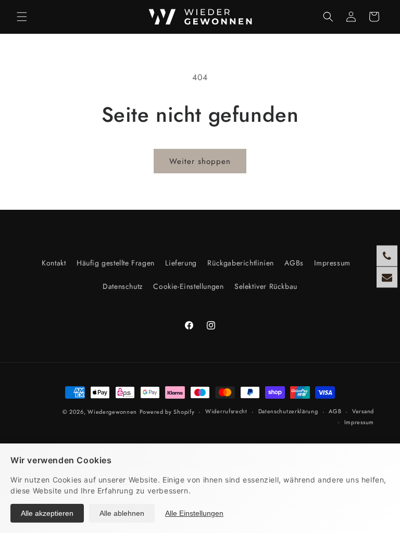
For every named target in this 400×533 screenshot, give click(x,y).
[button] (21, 16)
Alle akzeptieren (47, 513)
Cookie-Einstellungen (188, 286)
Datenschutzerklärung (288, 411)
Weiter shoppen (200, 161)
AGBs (293, 263)
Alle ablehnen (121, 513)
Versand (363, 411)
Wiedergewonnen (112, 412)
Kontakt (54, 263)
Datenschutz (123, 286)
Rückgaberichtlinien (240, 263)
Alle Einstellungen (194, 513)
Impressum (332, 263)
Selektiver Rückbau (265, 286)
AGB (335, 411)
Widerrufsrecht (226, 411)
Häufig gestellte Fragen (116, 263)
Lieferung (180, 263)
